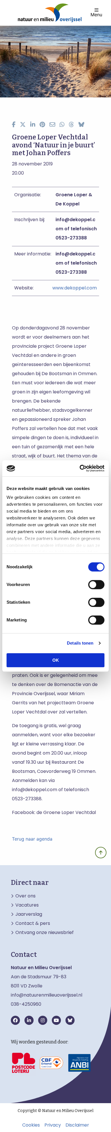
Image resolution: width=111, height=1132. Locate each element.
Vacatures (27, 905)
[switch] (96, 584)
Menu (96, 14)
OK (55, 660)
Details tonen (80, 643)
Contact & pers (32, 923)
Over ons (25, 896)
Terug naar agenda (32, 839)
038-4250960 (26, 1004)
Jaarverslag (28, 914)
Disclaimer (77, 1125)
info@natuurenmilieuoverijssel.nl (46, 995)
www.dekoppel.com (74, 288)
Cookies (31, 1125)
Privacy (52, 1125)
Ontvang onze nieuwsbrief (44, 932)
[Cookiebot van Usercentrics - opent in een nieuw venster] (79, 468)
